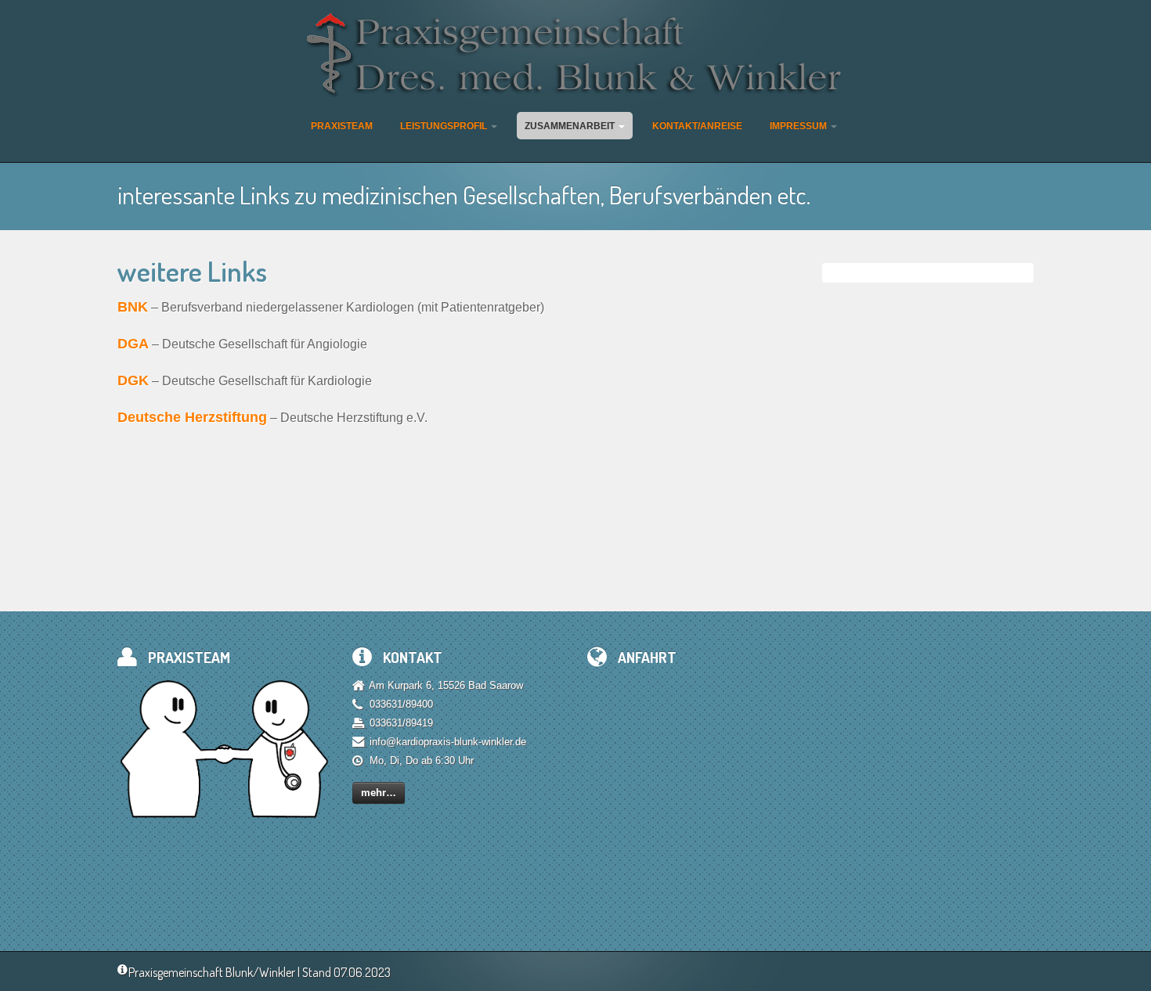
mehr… (378, 792)
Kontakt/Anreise (697, 126)
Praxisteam (342, 126)
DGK (133, 380)
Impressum (799, 126)
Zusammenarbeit (571, 126)
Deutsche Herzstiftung (192, 417)
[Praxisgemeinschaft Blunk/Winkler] (576, 56)
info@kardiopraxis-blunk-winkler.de (448, 742)
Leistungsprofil (444, 126)
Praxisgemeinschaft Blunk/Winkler (211, 972)
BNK (132, 307)
